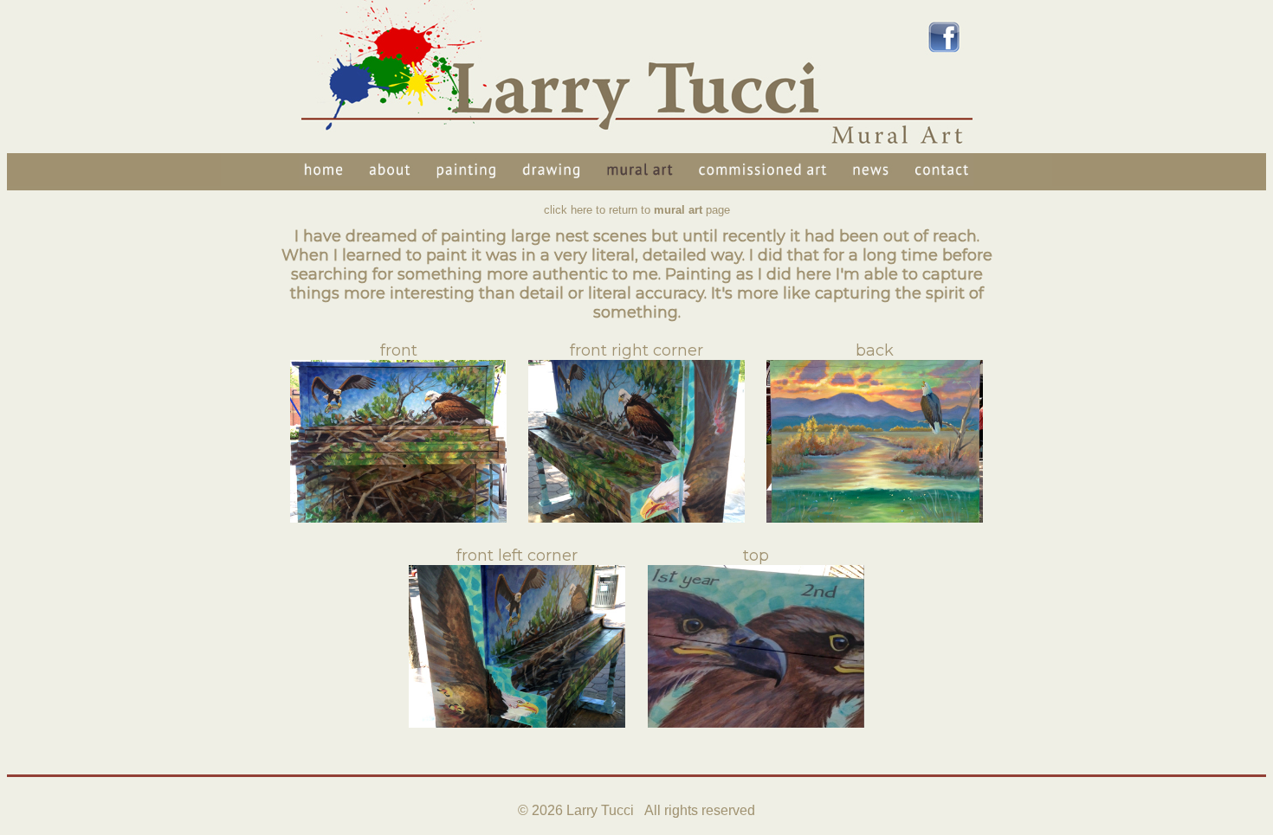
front (398, 350)
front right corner (636, 350)
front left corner (517, 555)
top (756, 555)
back (875, 350)
